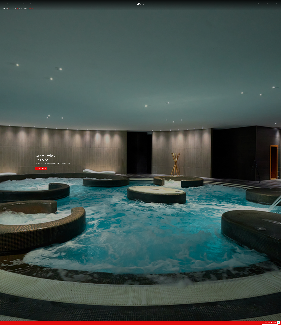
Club (8, 3)
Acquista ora (259, 3)
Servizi (25, 8)
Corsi (15, 3)
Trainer (23, 3)
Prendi (269, 322)
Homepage (5, 8)
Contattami (270, 3)
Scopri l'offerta (41, 168)
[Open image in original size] (140, 3)
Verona (15, 8)
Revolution (32, 3)
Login (249, 3)
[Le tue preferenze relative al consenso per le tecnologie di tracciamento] (278, 322)
